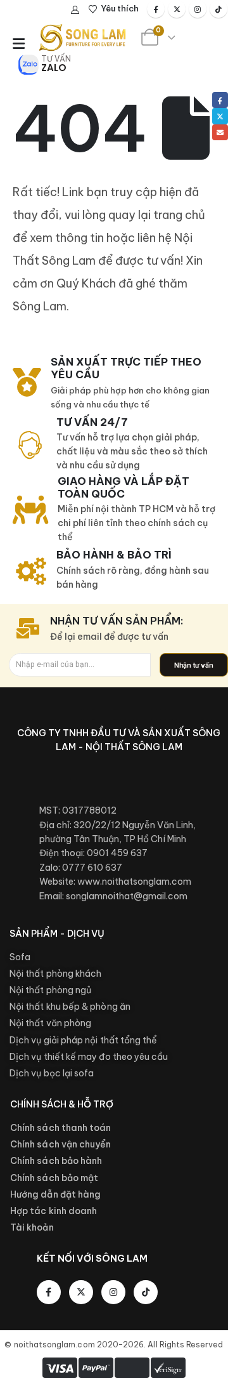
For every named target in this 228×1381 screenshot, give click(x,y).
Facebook (220, 100)
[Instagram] (197, 9)
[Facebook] (156, 9)
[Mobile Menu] (19, 44)
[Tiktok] (218, 9)
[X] (177, 9)
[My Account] (75, 10)
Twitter (220, 116)
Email (220, 132)
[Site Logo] (82, 37)
